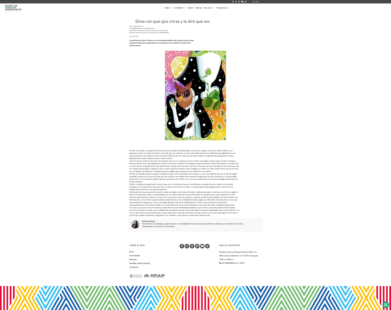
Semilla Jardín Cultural (139, 263)
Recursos (208, 8)
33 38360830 (228, 263)
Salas (167, 8)
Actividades (178, 8)
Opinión (190, 8)
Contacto (133, 267)
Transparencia (221, 8)
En (257, 2)
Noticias (199, 8)
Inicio (131, 251)
